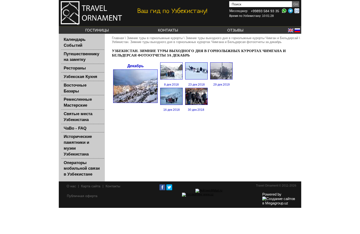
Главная (118, 38)
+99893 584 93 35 (265, 11)
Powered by (271, 194)
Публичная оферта (82, 196)
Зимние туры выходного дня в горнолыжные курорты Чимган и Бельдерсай (242, 38)
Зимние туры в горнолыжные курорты (155, 38)
